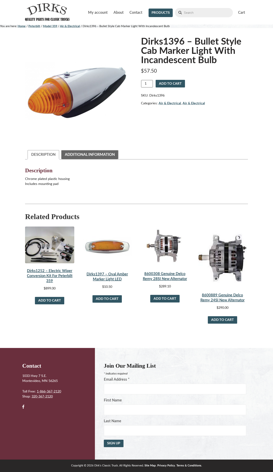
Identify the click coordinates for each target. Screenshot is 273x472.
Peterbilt (34, 26)
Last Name (112, 421)
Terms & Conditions (188, 465)
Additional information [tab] (90, 155)
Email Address (117, 379)
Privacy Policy (166, 465)
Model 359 (50, 26)
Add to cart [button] (49, 300)
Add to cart (170, 83)
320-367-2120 (42, 396)
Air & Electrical (70, 26)
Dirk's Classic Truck (50, 12)
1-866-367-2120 (49, 391)
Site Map (150, 465)
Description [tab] (43, 155)
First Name (113, 400)
